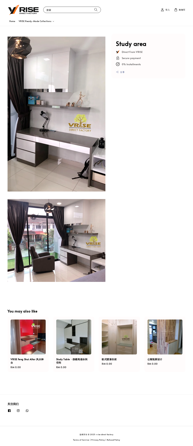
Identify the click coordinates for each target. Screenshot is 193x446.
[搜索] (96, 10)
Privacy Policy (98, 439)
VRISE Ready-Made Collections (35, 21)
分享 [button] (122, 71)
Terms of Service (81, 439)
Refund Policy (113, 439)
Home (12, 21)
